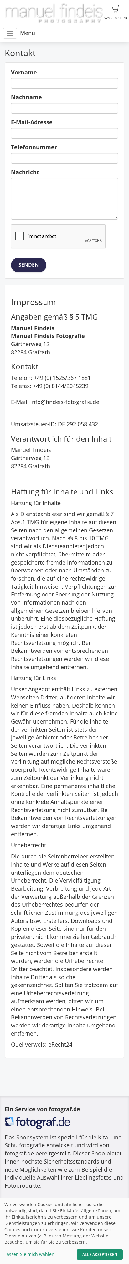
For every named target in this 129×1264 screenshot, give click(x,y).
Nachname (26, 97)
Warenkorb (115, 18)
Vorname (24, 72)
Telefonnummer (34, 147)
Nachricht (25, 172)
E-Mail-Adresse (32, 122)
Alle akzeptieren (99, 1254)
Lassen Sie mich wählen (29, 1254)
